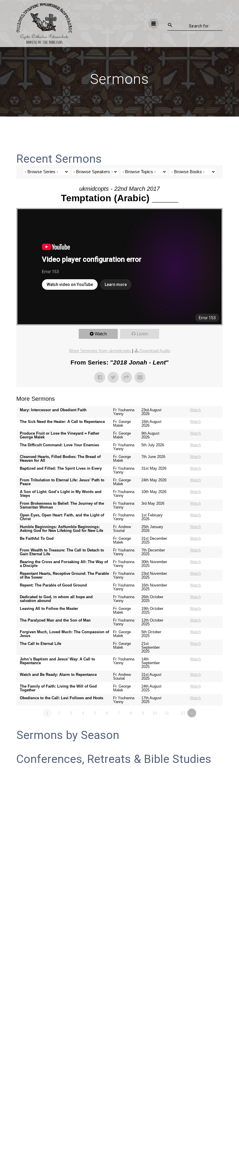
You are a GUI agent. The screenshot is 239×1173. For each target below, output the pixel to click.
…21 (181, 713)
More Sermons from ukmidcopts (100, 350)
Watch (101, 333)
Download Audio (155, 350)
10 (154, 713)
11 (167, 713)
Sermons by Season (67, 735)
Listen (142, 333)
